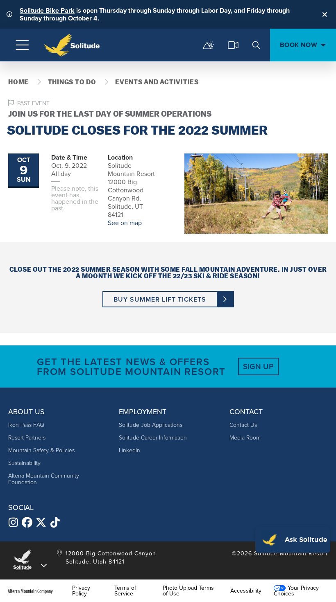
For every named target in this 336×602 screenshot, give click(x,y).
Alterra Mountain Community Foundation (43, 479)
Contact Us (243, 425)
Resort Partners (26, 437)
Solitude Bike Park (47, 10)
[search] (256, 45)
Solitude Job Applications (150, 425)
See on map (125, 223)
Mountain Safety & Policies (41, 450)
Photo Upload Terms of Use (188, 591)
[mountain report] (209, 45)
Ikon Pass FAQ (26, 425)
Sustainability (24, 463)
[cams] (233, 45)
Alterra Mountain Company (30, 591)
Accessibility (245, 591)
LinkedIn (129, 450)
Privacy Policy (81, 591)
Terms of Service (125, 591)
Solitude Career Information (153, 437)
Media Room (245, 437)
